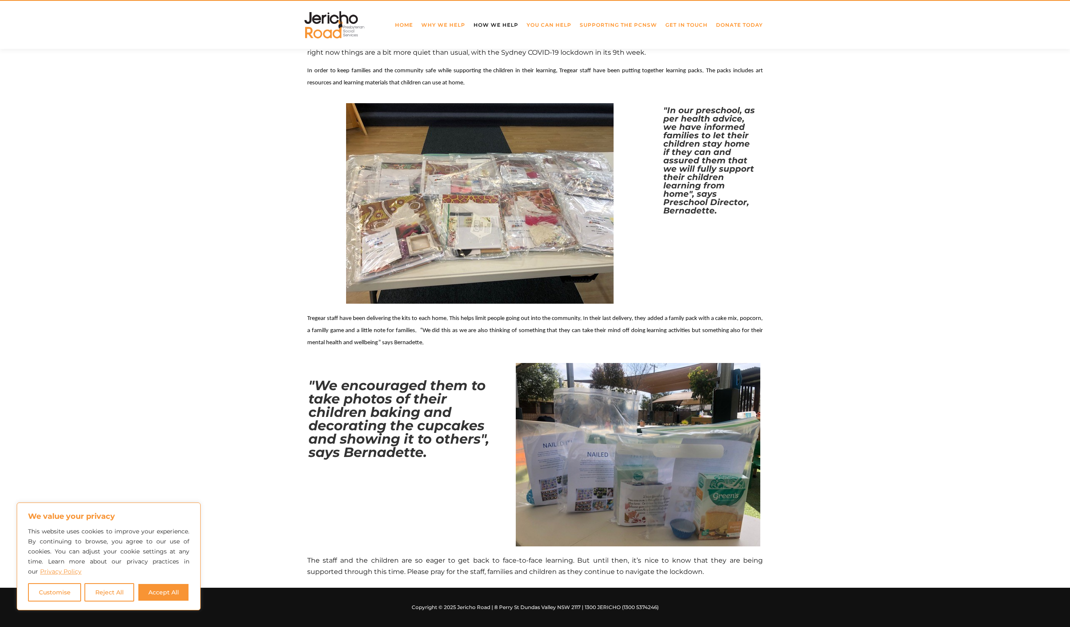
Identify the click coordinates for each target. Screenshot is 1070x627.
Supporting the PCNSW (618, 25)
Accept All (163, 592)
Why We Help (443, 25)
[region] (109, 556)
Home (404, 25)
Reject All (109, 592)
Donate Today (739, 25)
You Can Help (549, 25)
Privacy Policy (61, 571)
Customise (55, 592)
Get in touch (686, 25)
